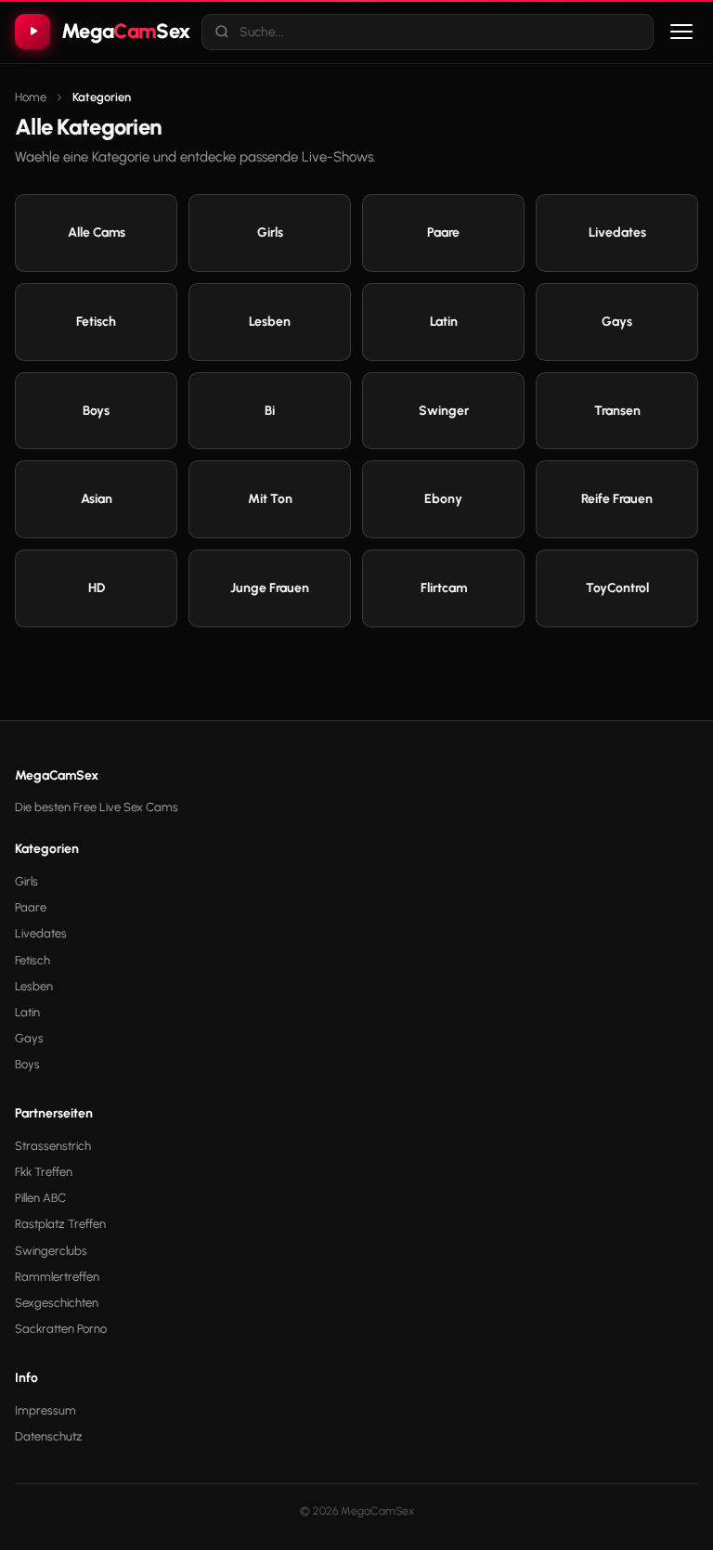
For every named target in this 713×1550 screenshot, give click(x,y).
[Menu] (681, 31)
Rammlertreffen (57, 1277)
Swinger (444, 411)
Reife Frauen (617, 499)
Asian (96, 499)
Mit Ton (270, 499)
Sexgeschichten (56, 1303)
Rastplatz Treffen (60, 1224)
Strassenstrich (53, 1146)
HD (96, 588)
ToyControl (617, 588)
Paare (443, 232)
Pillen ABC (40, 1198)
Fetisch (96, 321)
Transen (617, 411)
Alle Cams (96, 232)
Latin (444, 321)
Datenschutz (49, 1436)
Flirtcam (444, 588)
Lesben (270, 321)
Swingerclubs (51, 1251)
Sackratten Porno (61, 1329)
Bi (270, 411)
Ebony (443, 499)
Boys (96, 411)
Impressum (45, 1410)
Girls (270, 232)
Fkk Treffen (43, 1172)
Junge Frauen (269, 588)
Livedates (617, 232)
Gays (617, 321)
